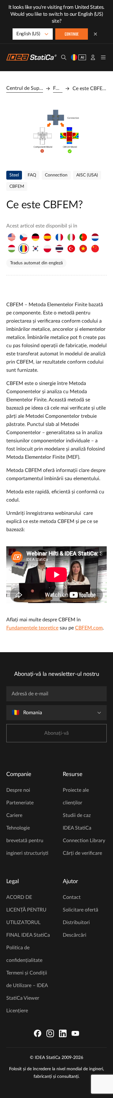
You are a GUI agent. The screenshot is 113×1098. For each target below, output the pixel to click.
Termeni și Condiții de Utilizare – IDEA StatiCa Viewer (27, 985)
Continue (72, 34)
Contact (72, 897)
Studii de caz (77, 815)
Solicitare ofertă (80, 909)
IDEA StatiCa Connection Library (84, 834)
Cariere (14, 815)
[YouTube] (75, 1033)
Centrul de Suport (24, 88)
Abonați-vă (56, 733)
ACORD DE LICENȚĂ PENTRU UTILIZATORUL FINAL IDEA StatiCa (28, 916)
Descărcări (74, 935)
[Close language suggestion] (95, 34)
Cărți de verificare (82, 853)
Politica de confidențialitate (24, 954)
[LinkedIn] (63, 1033)
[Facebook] (37, 1033)
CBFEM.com (89, 627)
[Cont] (93, 57)
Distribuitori (76, 922)
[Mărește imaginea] (56, 131)
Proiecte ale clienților (76, 796)
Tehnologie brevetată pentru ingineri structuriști (27, 840)
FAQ (57, 88)
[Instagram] (50, 1033)
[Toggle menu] (103, 57)
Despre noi (18, 790)
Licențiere (17, 1010)
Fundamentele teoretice (32, 627)
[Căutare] (63, 57)
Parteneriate (20, 802)
